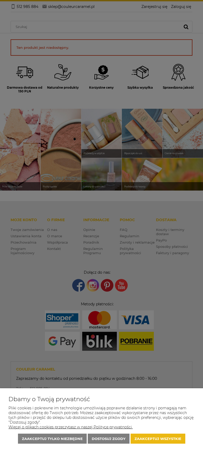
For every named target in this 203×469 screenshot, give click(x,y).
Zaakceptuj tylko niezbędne (52, 439)
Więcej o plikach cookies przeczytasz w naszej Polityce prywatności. (70, 427)
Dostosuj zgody (109, 439)
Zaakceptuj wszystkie (158, 439)
